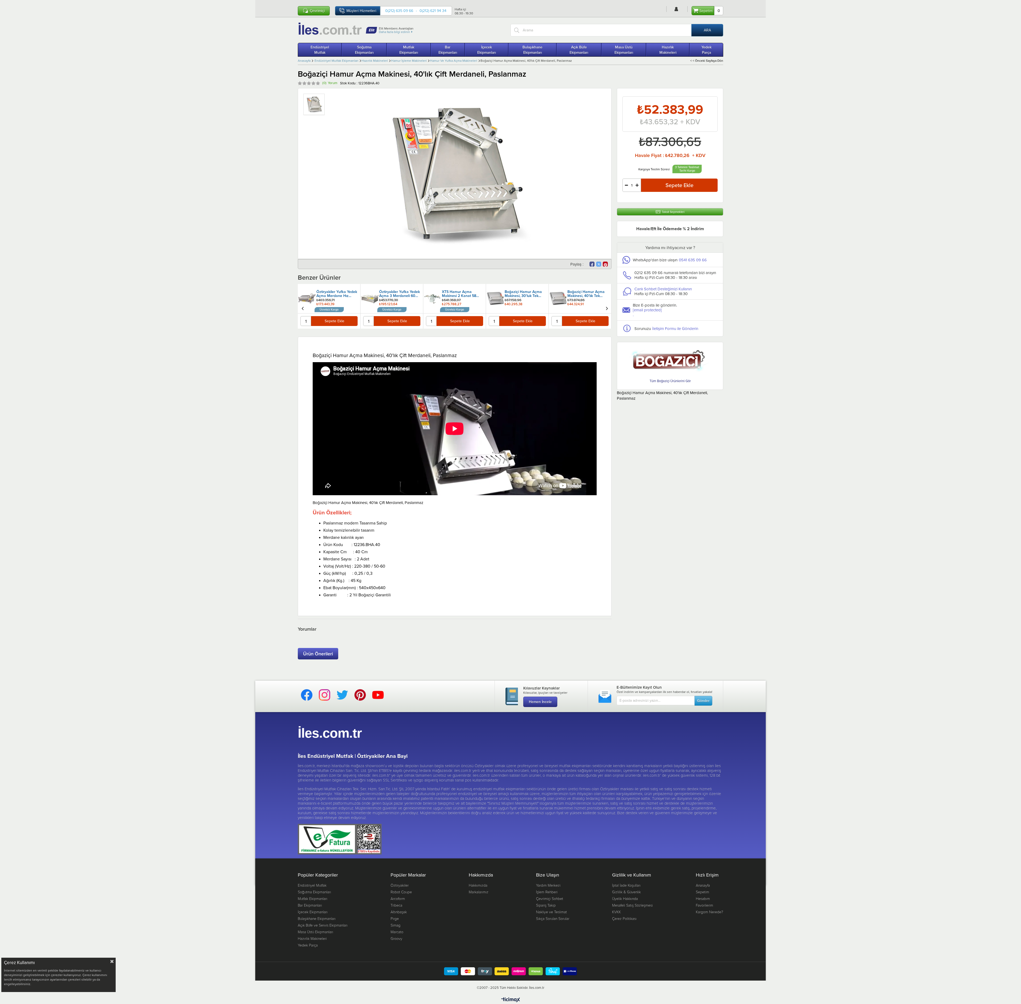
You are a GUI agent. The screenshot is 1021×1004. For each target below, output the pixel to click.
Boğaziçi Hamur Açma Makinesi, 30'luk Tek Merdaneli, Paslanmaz (523, 294)
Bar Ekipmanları (447, 49)
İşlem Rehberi (547, 891)
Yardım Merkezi (548, 885)
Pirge (395, 918)
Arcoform (398, 898)
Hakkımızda (478, 885)
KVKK (616, 911)
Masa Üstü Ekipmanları (623, 49)
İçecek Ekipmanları (486, 49)
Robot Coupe (401, 891)
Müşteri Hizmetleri (361, 10)
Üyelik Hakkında (625, 898)
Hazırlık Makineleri (667, 49)
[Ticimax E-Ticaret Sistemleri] (510, 1000)
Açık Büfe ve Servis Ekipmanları (323, 925)
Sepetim (702, 891)
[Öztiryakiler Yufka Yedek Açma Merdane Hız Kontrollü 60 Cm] (307, 298)
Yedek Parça (706, 49)
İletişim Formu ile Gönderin (675, 328)
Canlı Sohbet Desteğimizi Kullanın (663, 289)
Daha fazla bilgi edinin (394, 32)
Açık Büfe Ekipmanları (579, 49)
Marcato (397, 931)
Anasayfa (703, 885)
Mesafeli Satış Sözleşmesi (632, 905)
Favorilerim (704, 905)
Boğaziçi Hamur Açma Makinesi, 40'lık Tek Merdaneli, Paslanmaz (586, 294)
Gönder (703, 700)
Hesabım (703, 898)
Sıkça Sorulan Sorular (552, 918)
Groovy (396, 938)
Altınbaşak (399, 911)
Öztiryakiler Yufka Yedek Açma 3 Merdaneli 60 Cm (399, 294)
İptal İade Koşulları (626, 885)
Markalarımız (478, 891)
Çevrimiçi (317, 10)
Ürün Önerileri (318, 653)
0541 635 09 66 (693, 260)
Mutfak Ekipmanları (408, 49)
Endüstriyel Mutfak (320, 49)
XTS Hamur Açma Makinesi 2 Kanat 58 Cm (459, 294)
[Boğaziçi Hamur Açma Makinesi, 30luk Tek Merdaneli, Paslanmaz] (495, 298)
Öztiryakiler (400, 885)
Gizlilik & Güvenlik (626, 891)
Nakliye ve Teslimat (551, 911)
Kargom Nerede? (709, 911)
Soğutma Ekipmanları (364, 49)
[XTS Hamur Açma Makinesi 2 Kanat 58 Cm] (432, 298)
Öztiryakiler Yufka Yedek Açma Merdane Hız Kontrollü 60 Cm (336, 294)
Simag (395, 925)
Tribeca (396, 905)
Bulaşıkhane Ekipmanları (532, 49)
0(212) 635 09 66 (399, 10)
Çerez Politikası (624, 918)
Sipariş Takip (546, 905)
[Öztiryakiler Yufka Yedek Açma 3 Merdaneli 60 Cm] (370, 298)
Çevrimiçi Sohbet (549, 898)
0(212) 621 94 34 (433, 10)
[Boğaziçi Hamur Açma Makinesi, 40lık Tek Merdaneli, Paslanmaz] (558, 298)
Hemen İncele (540, 701)
